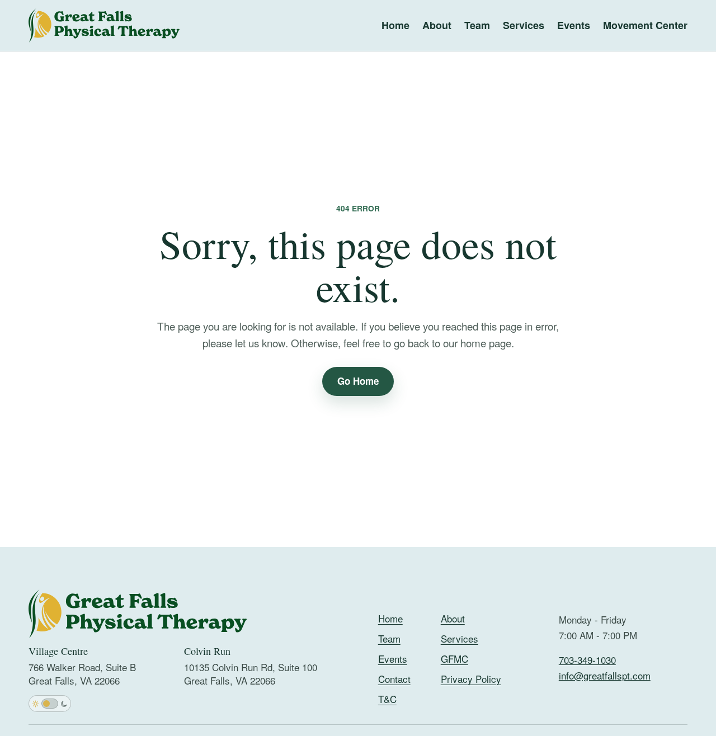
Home (395, 25)
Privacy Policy (471, 679)
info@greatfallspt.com (605, 675)
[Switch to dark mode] (50, 703)
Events (573, 25)
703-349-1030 (587, 660)
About (436, 25)
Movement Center (645, 25)
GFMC (454, 659)
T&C (387, 699)
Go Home (358, 381)
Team (477, 25)
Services (523, 25)
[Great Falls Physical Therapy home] (104, 25)
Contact (394, 679)
